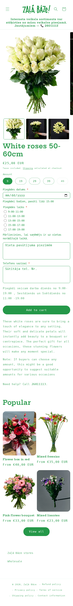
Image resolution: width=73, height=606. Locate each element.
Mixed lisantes (48, 515)
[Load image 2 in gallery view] (36, 129)
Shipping (28, 168)
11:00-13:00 (16, 216)
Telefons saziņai (16, 263)
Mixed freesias (48, 456)
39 (48, 181)
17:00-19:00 (16, 229)
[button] (7, 9)
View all (36, 531)
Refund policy (51, 584)
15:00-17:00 (16, 225)
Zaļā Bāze (30, 584)
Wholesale (14, 561)
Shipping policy (23, 595)
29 (34, 181)
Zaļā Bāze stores (20, 552)
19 (20, 181)
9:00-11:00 (15, 211)
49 (64, 181)
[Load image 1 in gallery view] (14, 129)
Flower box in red (16, 459)
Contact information (51, 595)
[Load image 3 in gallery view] (58, 129)
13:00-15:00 (16, 220)
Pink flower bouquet (18, 515)
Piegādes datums (15, 189)
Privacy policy (25, 590)
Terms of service (50, 590)
